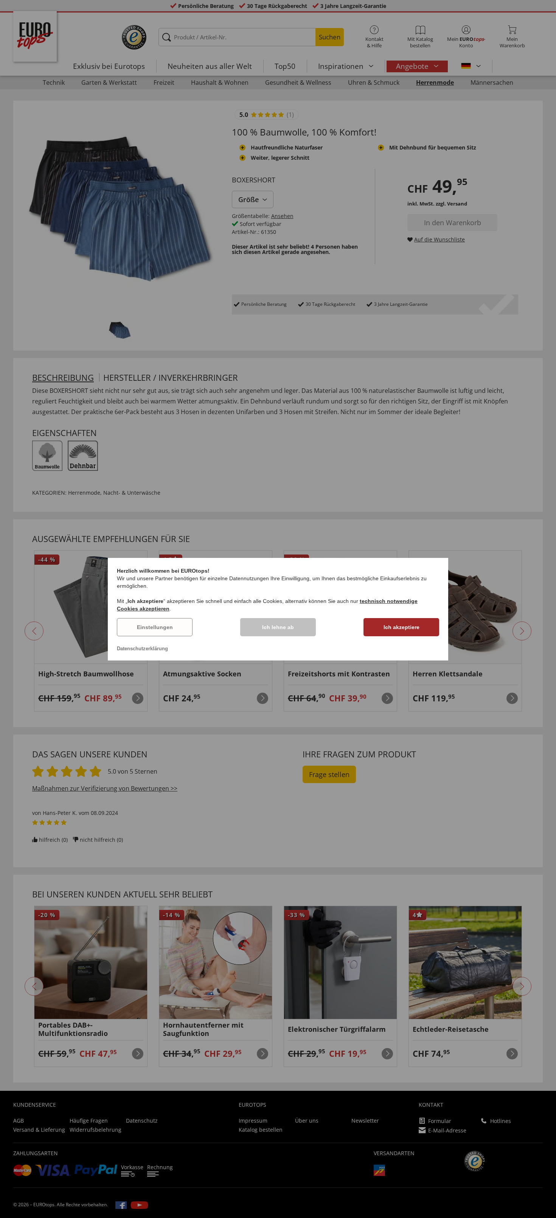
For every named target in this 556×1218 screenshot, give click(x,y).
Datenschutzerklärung (142, 648)
